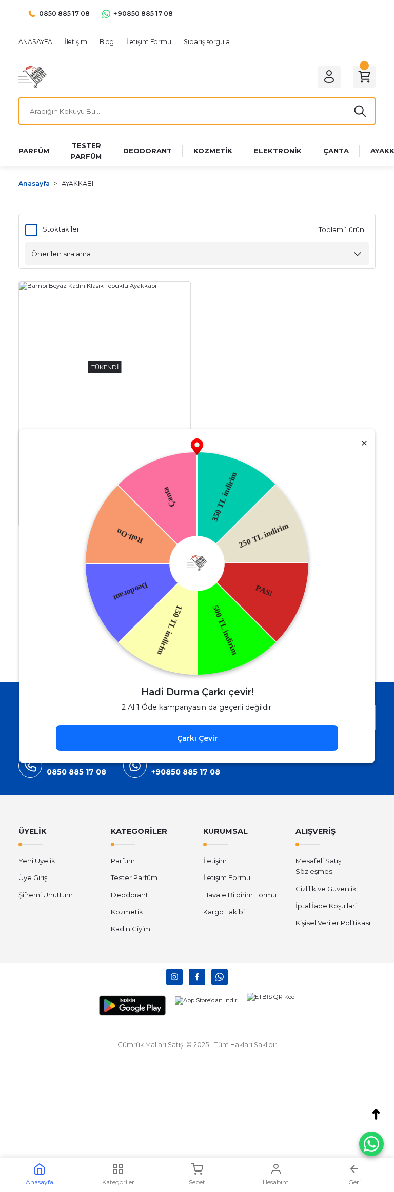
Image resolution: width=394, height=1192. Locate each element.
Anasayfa (39, 1182)
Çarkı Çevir (197, 738)
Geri (354, 1182)
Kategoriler (118, 1182)
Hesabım (276, 1182)
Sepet (197, 1182)
